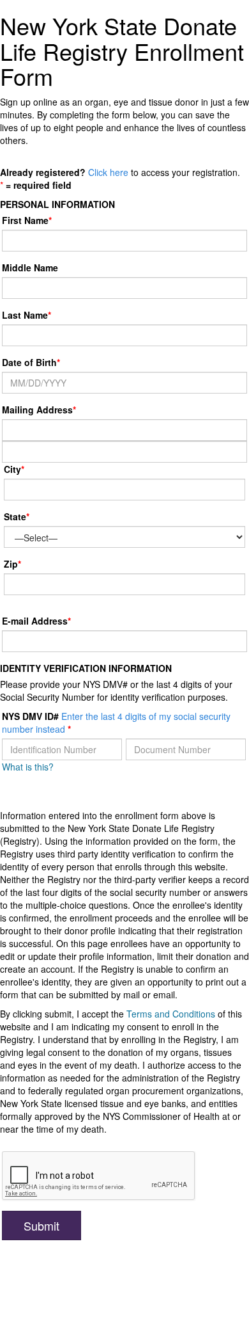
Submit (41, 1225)
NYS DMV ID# (116, 722)
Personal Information (57, 204)
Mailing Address (39, 409)
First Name (25, 220)
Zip (11, 563)
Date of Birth (29, 362)
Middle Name (30, 267)
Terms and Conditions (170, 1013)
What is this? (28, 766)
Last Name (25, 314)
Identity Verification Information (86, 668)
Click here (108, 172)
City (12, 469)
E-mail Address (35, 620)
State (15, 516)
